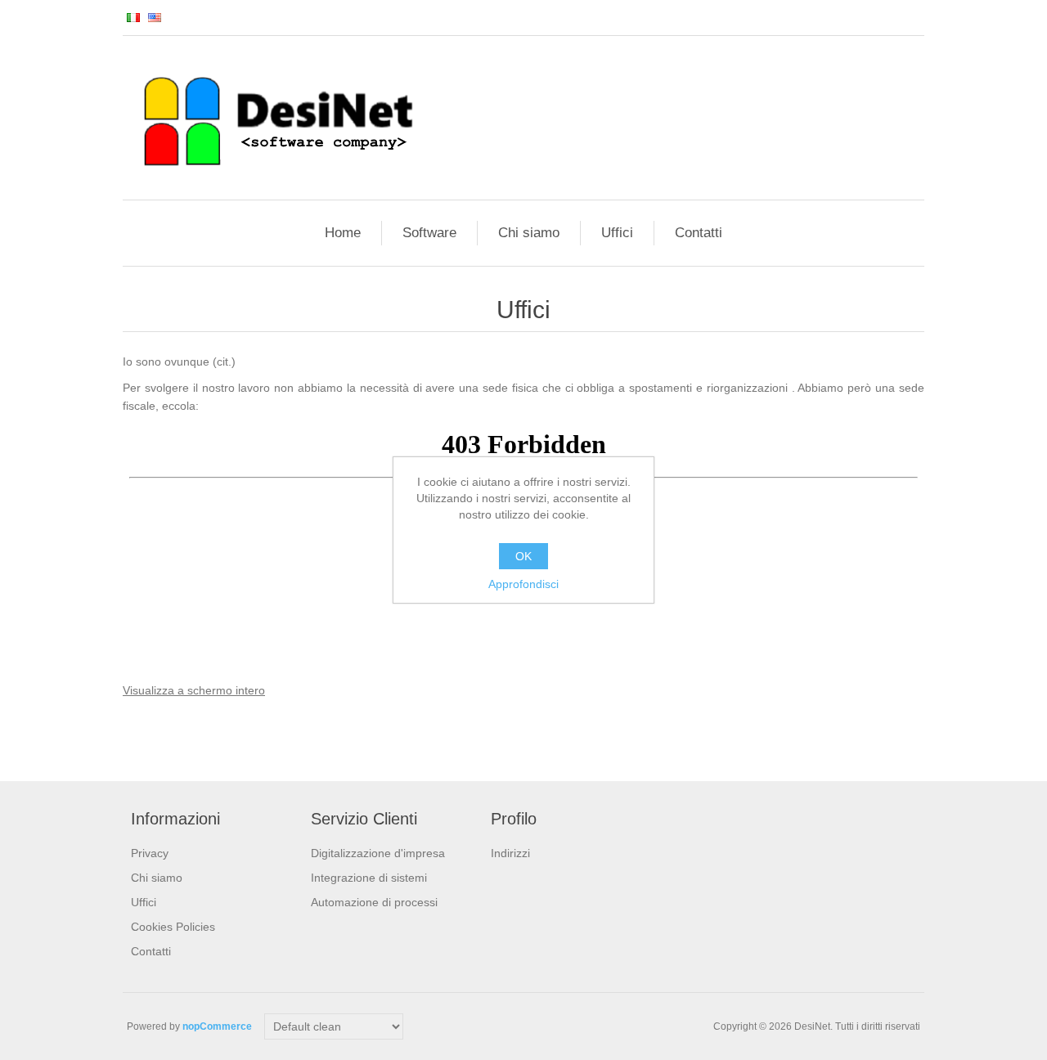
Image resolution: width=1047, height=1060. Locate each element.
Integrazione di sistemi (369, 877)
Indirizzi (510, 853)
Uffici (617, 232)
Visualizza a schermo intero (194, 690)
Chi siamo (528, 232)
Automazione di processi (374, 902)
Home (343, 232)
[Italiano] (133, 17)
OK (523, 556)
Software (429, 232)
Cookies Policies (173, 926)
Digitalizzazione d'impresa (378, 853)
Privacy (150, 853)
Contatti (698, 232)
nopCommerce (217, 1026)
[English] (154, 17)
